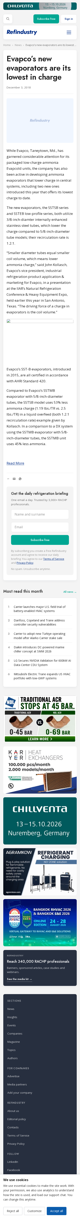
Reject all (13, 1211)
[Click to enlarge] (40, 341)
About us (13, 1111)
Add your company (19, 1092)
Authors (12, 1058)
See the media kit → (19, 979)
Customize (34, 1211)
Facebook (13, 1170)
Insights (12, 1017)
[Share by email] (14, 478)
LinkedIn (12, 1162)
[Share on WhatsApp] (20, 478)
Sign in (69, 19)
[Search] (7, 18)
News (18, 45)
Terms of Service (53, 559)
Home (7, 45)
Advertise (13, 1076)
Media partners (17, 1084)
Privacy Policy (25, 563)
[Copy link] (8, 478)
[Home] (22, 32)
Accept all (56, 1211)
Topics (11, 1050)
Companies (14, 1033)
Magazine (13, 1042)
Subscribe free (46, 19)
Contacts (13, 1127)
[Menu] (68, 32)
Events (11, 1025)
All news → (70, 592)
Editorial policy (16, 1119)
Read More (15, 463)
